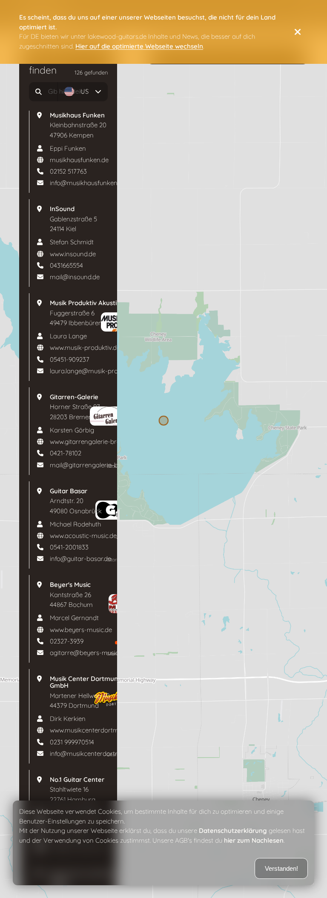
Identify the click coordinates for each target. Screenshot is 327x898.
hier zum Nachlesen (254, 840)
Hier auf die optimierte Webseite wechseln (139, 46)
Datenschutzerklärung (233, 830)
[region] (163, 449)
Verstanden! (281, 868)
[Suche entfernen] (49, 91)
